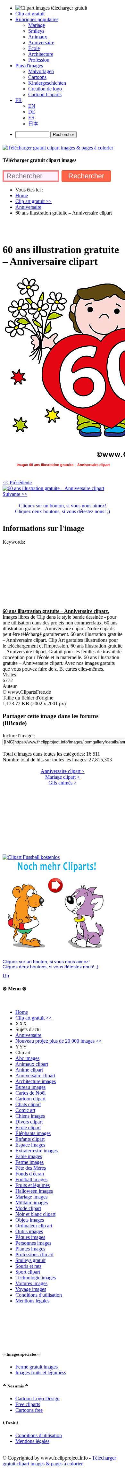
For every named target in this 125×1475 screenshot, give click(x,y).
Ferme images (29, 1162)
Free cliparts (27, 1404)
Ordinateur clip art (33, 1225)
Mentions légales (32, 1300)
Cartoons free (29, 1410)
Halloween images (34, 1191)
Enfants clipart (30, 1139)
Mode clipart (28, 1208)
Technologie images (35, 1277)
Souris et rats (28, 1266)
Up (6, 975)
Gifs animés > (62, 782)
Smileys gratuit (30, 1260)
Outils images (29, 1231)
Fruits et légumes (32, 1185)
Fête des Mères (30, 1168)
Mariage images (31, 1196)
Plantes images (30, 1248)
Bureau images (30, 1087)
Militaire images (31, 1202)
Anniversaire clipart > (63, 771)
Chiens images (30, 1116)
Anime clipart (29, 1069)
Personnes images (33, 1243)
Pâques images (30, 1237)
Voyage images (30, 1289)
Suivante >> (15, 494)
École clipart (28, 1127)
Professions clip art (34, 1254)
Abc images (27, 1058)
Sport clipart (27, 1272)
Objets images (29, 1220)
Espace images (30, 1145)
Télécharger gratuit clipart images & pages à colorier (59, 1460)
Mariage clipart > (62, 777)
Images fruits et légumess (40, 1372)
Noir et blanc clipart (35, 1214)
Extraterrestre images (36, 1150)
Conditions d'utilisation (38, 1295)
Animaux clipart (31, 1064)
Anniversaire (28, 1035)
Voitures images (31, 1283)
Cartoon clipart (30, 1098)
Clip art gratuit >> (33, 1018)
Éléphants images (33, 1133)
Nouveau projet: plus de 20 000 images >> (58, 1041)
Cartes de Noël (30, 1093)
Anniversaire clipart (35, 1075)
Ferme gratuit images (36, 1366)
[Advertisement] (62, 229)
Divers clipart (29, 1121)
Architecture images (35, 1081)
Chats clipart (28, 1104)
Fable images (28, 1156)
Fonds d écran (29, 1173)
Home (21, 1012)
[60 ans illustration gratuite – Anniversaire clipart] (53, 488)
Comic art (25, 1110)
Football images (31, 1179)
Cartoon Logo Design (37, 1398)
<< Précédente (17, 482)
